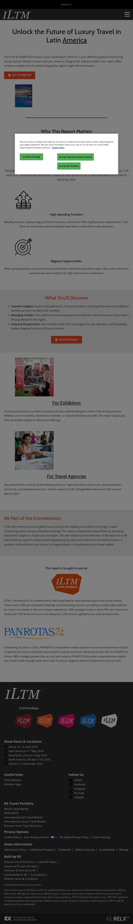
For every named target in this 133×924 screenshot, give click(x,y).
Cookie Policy (58, 147)
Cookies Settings (31, 156)
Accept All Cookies (68, 166)
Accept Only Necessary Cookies (75, 157)
